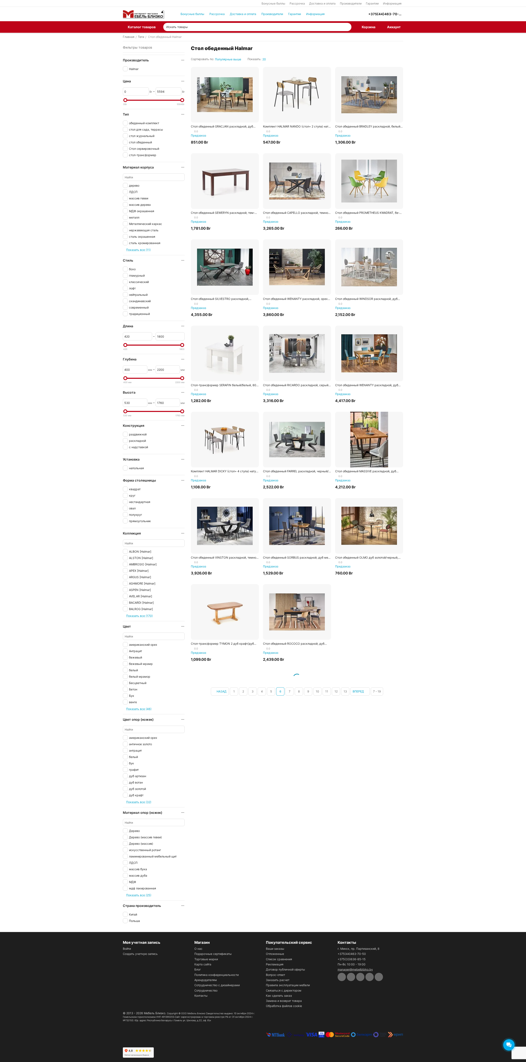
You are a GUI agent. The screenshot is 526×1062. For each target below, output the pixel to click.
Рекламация (274, 964)
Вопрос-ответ (275, 975)
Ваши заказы (275, 948)
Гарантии (372, 3)
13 (345, 691)
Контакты (201, 995)
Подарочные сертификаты (213, 954)
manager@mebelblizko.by (355, 969)
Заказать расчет (277, 980)
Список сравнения (279, 959)
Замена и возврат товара (284, 1000)
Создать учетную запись (140, 954)
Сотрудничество (205, 990)
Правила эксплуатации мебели (288, 985)
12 (336, 691)
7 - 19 (377, 691)
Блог (197, 969)
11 (326, 691)
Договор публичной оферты (285, 969)
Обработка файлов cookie (284, 1006)
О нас (198, 948)
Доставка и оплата (322, 3)
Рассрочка (297, 3)
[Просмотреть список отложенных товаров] (353, 14)
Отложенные (275, 954)
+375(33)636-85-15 (352, 959)
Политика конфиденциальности (216, 975)
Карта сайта (202, 964)
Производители (351, 3)
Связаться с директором (283, 990)
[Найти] (347, 27)
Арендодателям (205, 980)
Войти (127, 948)
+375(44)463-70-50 (352, 954)
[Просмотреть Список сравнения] (343, 14)
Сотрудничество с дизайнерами (217, 985)
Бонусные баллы (273, 3)
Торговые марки (206, 959)
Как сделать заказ (279, 995)
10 (317, 691)
